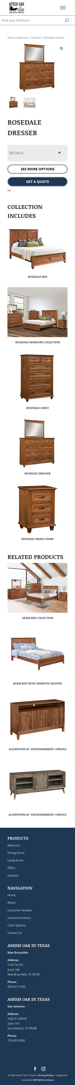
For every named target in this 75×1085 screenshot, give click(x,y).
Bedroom (23, 37)
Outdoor (13, 875)
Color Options (17, 925)
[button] (61, 48)
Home (11, 37)
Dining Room (16, 853)
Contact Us (15, 933)
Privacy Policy (45, 1075)
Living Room (16, 860)
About (12, 903)
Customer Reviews (20, 910)
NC (9, 190)
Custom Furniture (19, 918)
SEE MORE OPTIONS (37, 169)
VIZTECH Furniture (43, 1080)
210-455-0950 (16, 1040)
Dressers (36, 37)
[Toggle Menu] (63, 7)
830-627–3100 (16, 987)
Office (11, 868)
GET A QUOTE (37, 181)
